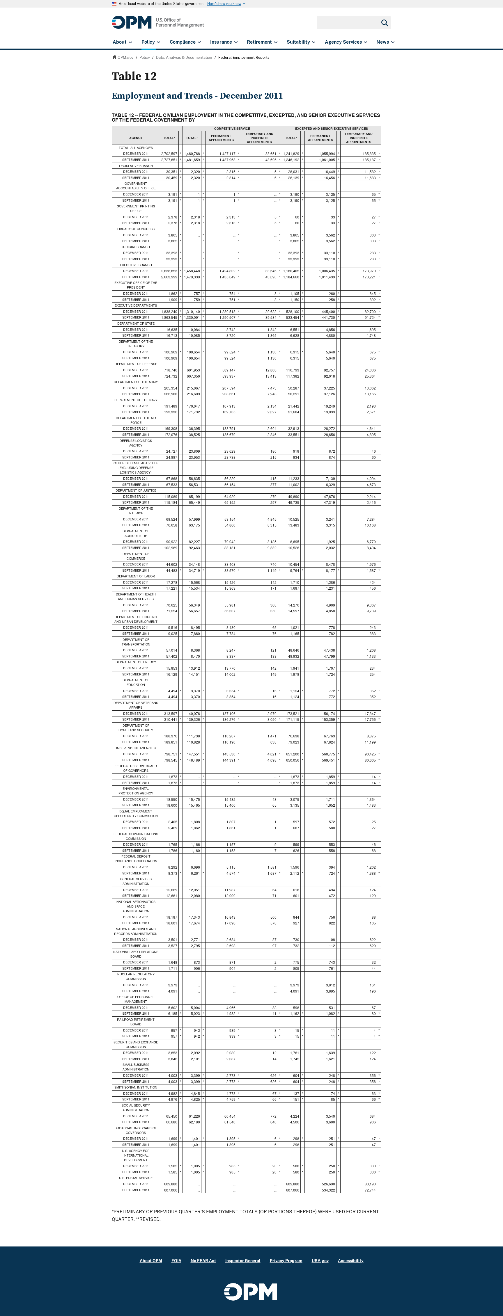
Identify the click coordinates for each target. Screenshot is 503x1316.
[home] (158, 25)
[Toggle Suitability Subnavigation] (313, 42)
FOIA (176, 1260)
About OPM (151, 1260)
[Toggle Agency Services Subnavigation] (365, 42)
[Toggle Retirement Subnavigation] (275, 42)
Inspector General (243, 1260)
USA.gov (320, 1260)
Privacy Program (286, 1260)
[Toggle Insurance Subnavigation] (236, 42)
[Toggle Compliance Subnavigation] (199, 42)
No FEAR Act (203, 1260)
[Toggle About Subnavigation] (130, 42)
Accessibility (351, 1260)
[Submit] (384, 22)
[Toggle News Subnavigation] (392, 42)
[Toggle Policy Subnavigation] (158, 42)
